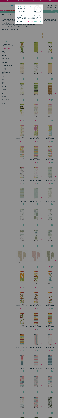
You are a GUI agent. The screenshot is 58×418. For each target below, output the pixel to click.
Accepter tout (37, 21)
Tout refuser (30, 21)
